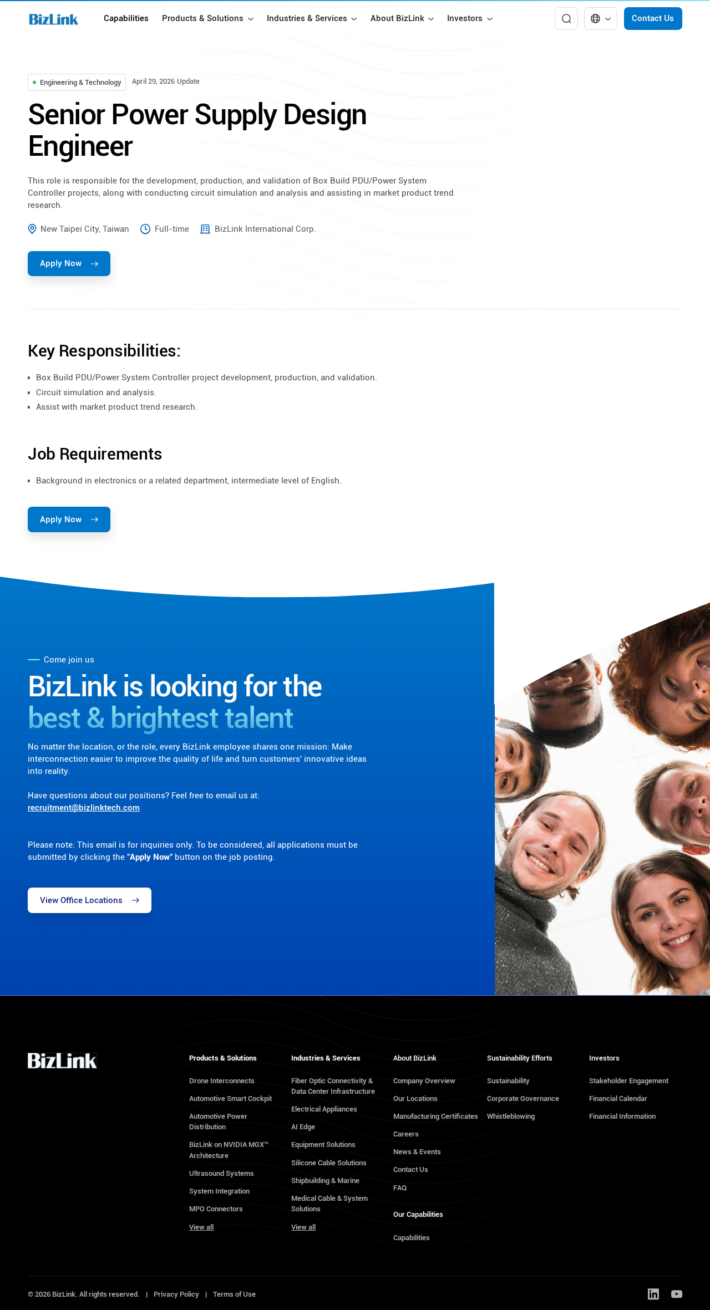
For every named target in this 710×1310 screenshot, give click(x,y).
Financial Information (622, 1116)
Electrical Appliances (324, 1109)
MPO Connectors (216, 1209)
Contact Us (653, 18)
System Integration (219, 1191)
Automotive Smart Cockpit (230, 1098)
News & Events (417, 1152)
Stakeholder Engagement (628, 1081)
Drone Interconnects (222, 1081)
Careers (406, 1134)
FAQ (400, 1188)
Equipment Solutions (323, 1144)
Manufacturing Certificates (435, 1116)
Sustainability (508, 1081)
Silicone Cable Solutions (329, 1163)
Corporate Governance (523, 1098)
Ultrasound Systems (221, 1173)
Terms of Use (234, 1294)
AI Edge (303, 1127)
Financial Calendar (618, 1098)
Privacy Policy (176, 1294)
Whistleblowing (511, 1116)
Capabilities (126, 18)
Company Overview (424, 1081)
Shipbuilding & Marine (325, 1180)
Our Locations (415, 1098)
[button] (207, 18)
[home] (53, 19)
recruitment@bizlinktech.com (84, 808)
